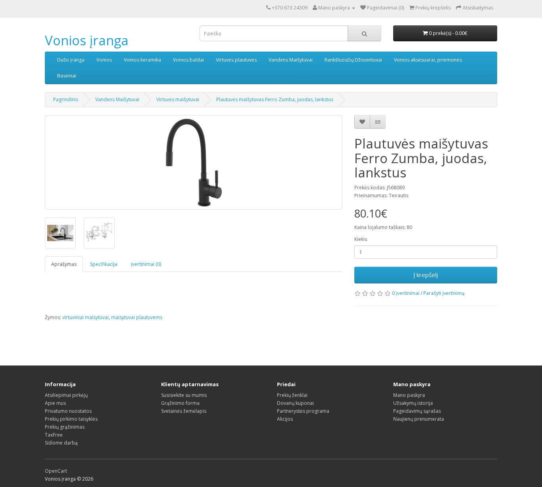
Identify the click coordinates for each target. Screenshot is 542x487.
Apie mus (55, 403)
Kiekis (360, 239)
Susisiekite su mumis (184, 395)
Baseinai (66, 75)
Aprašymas (64, 264)
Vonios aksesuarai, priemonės (428, 59)
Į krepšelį (425, 275)
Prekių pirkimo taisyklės (71, 419)
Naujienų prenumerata (418, 419)
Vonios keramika (142, 59)
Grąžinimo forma (180, 403)
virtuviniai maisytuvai (85, 317)
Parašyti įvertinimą (444, 293)
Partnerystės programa (303, 411)
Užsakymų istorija (413, 403)
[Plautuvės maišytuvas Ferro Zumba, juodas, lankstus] (193, 162)
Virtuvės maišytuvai (177, 99)
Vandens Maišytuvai (291, 59)
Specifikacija (103, 264)
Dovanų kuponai (295, 403)
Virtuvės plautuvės (236, 59)
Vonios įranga (87, 40)
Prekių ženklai (292, 395)
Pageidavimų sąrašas (417, 411)
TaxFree (54, 434)
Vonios (104, 59)
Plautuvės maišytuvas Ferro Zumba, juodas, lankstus (274, 99)
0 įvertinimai (405, 293)
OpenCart (56, 471)
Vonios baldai (188, 59)
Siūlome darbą (61, 442)
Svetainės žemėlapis (183, 411)
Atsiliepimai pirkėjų (66, 395)
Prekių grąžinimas (65, 426)
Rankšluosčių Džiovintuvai (353, 59)
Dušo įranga (71, 59)
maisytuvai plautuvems (136, 317)
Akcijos (285, 419)
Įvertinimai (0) (146, 264)
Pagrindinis (65, 99)
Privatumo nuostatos (68, 411)
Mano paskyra (409, 395)
